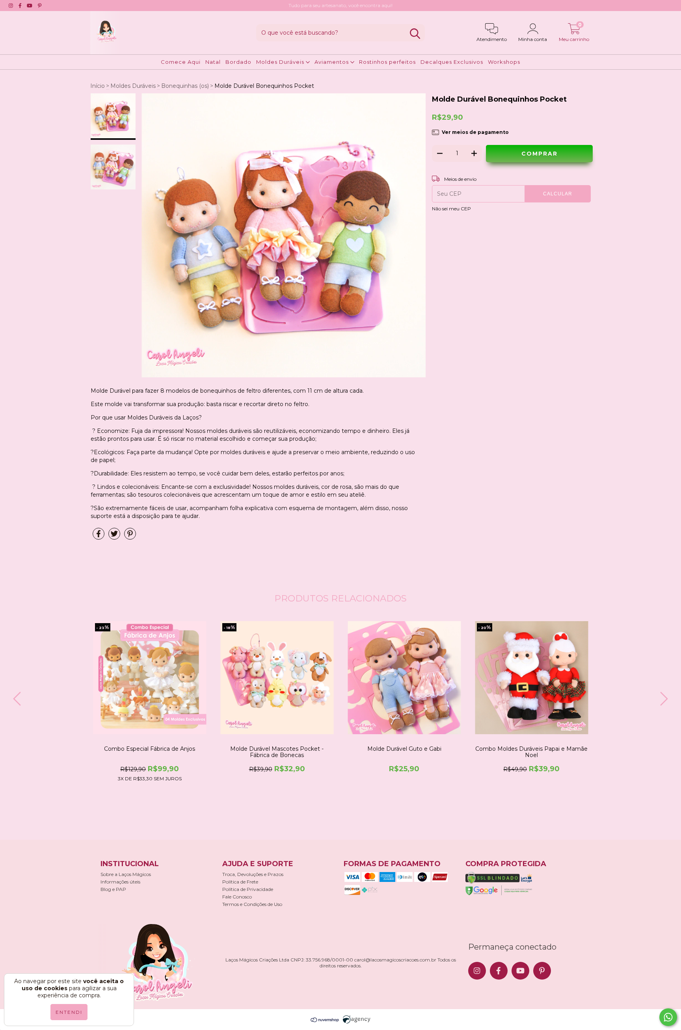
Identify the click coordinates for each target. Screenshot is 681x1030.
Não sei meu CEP (451, 209)
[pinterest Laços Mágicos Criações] (39, 5)
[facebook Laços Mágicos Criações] (20, 5)
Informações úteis (120, 882)
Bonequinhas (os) (185, 85)
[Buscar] (415, 33)
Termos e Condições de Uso (252, 904)
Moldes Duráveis (281, 62)
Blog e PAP (113, 889)
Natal (213, 62)
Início (97, 85)
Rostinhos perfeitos (387, 62)
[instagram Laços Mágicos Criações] (11, 5)
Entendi (69, 1012)
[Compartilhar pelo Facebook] (98, 536)
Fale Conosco (237, 897)
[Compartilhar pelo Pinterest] (130, 536)
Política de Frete (240, 882)
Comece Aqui (181, 62)
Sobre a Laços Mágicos (125, 874)
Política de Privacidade (247, 889)
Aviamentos (332, 62)
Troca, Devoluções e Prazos (252, 874)
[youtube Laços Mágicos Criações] (29, 5)
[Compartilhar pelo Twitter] (114, 536)
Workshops (504, 62)
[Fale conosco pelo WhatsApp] (668, 1017)
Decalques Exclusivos (452, 62)
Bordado (238, 62)
